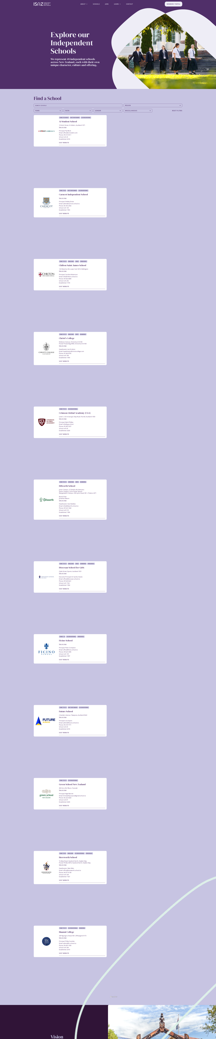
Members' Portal (173, 4)
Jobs (107, 4)
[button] (84, 4)
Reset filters (177, 111)
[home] (50, 4)
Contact (129, 4)
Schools (96, 4)
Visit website (64, 143)
